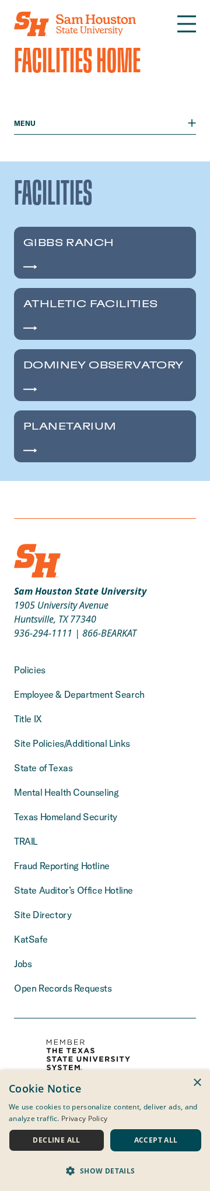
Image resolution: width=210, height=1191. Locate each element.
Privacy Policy (84, 1118)
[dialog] (105, 1130)
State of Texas (43, 768)
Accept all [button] (156, 1140)
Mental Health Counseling (66, 792)
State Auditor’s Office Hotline (73, 890)
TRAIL (25, 841)
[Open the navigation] (186, 24)
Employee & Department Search (79, 694)
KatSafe (30, 939)
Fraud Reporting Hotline (62, 866)
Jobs (23, 963)
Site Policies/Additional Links (72, 743)
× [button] (196, 1082)
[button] (105, 1171)
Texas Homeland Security (65, 817)
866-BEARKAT (109, 633)
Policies (30, 670)
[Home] (75, 24)
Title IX (28, 719)
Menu (25, 123)
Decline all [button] (56, 1140)
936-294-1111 (43, 633)
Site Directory (42, 915)
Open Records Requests (63, 988)
